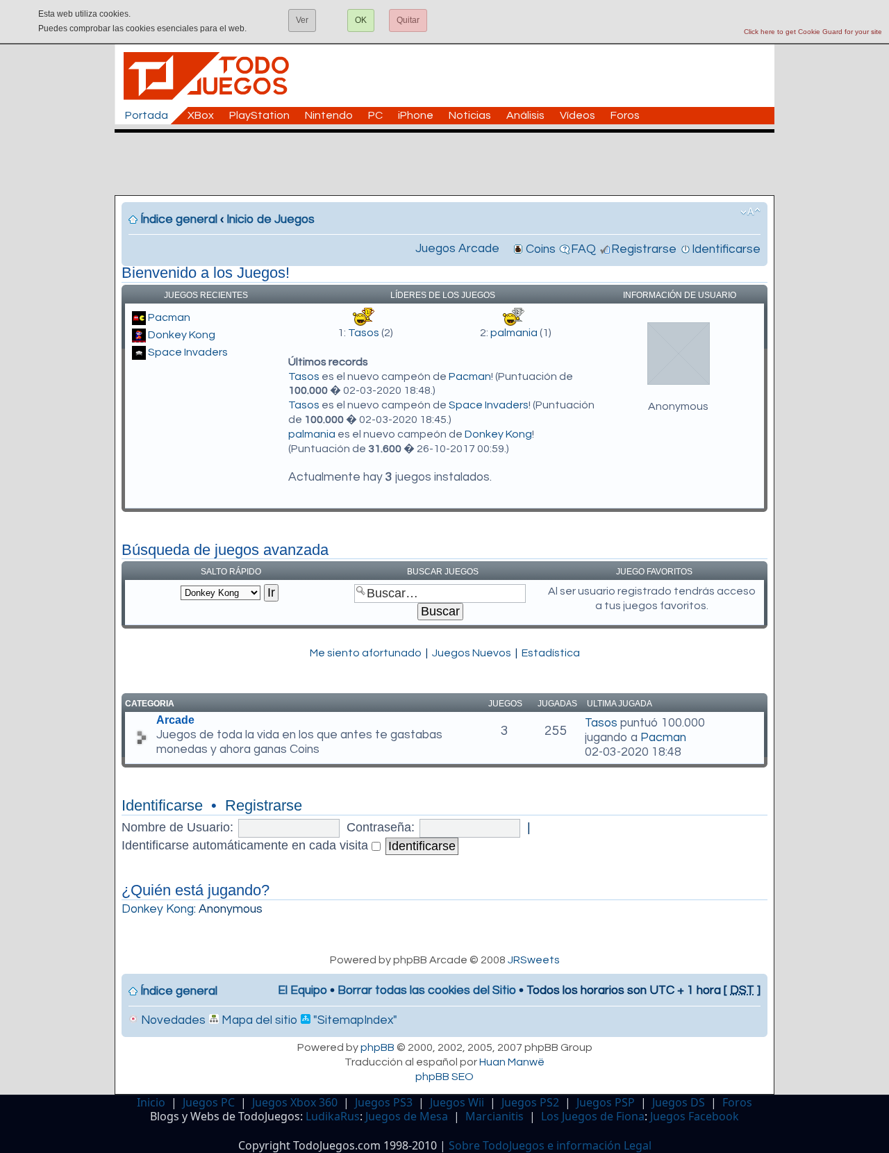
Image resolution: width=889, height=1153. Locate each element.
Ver (302, 20)
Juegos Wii (457, 1102)
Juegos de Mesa (406, 1116)
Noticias (470, 115)
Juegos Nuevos (471, 652)
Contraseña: (381, 827)
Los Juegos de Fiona (593, 1116)
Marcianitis (494, 1116)
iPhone (415, 115)
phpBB (377, 1047)
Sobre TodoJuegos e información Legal (550, 1145)
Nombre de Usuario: (177, 827)
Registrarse (643, 249)
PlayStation (259, 115)
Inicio (151, 1102)
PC (375, 115)
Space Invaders (188, 352)
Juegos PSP (605, 1102)
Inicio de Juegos (270, 219)
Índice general (178, 219)
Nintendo (329, 115)
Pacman (169, 317)
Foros (625, 115)
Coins (541, 249)
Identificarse (726, 249)
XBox (201, 115)
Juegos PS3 (384, 1102)
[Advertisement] (451, 164)
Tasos (363, 332)
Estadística (551, 652)
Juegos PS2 (530, 1102)
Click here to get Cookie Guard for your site (813, 31)
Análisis (525, 115)
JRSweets (534, 959)
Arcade (175, 720)
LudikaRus (333, 1116)
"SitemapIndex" (353, 1020)
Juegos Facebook (694, 1116)
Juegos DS (678, 1102)
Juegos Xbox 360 (295, 1102)
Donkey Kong (181, 334)
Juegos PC (209, 1102)
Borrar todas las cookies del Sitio (427, 990)
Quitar (408, 20)
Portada (146, 115)
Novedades (172, 1020)
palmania (514, 332)
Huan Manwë (512, 1062)
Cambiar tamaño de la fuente (750, 212)
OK (361, 20)
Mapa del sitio (258, 1020)
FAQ (583, 249)
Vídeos (577, 115)
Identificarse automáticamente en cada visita (247, 845)
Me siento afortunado (366, 652)
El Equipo (302, 990)
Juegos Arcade (457, 248)
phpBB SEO (444, 1076)
